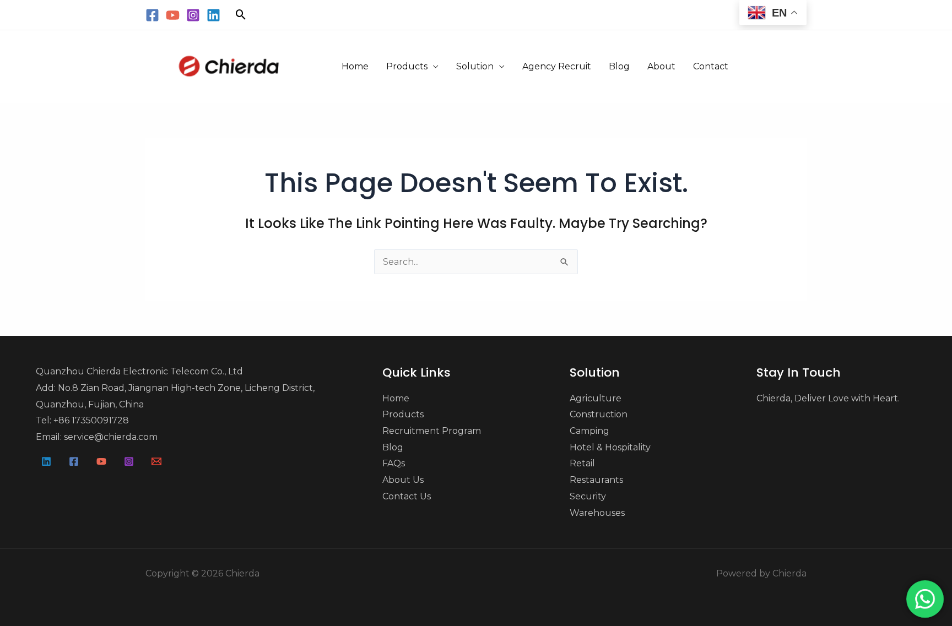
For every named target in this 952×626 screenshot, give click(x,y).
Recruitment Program (431, 431)
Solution (475, 66)
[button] (241, 14)
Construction (599, 414)
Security (588, 496)
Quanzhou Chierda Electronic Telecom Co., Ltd (139, 371)
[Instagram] (193, 15)
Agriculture (595, 398)
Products (407, 66)
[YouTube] (173, 15)
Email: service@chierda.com (97, 437)
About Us (403, 480)
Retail (582, 463)
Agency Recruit (556, 66)
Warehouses (597, 513)
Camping (589, 431)
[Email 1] (156, 461)
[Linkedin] (213, 15)
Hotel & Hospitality (610, 447)
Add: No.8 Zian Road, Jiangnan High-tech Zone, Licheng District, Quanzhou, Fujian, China (175, 396)
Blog (619, 66)
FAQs (393, 463)
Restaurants (596, 480)
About (661, 66)
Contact (710, 66)
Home (355, 66)
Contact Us (406, 496)
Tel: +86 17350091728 (82, 420)
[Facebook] (152, 15)
